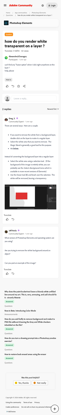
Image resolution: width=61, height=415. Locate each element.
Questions (9, 15)
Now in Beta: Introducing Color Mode (20, 310)
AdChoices (12, 411)
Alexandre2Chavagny (18, 56)
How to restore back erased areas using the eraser (25, 354)
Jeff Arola (13, 230)
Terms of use (27, 402)
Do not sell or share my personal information (37, 407)
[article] (30, 169)
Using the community (13, 402)
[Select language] (42, 5)
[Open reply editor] (30, 98)
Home (8, 13)
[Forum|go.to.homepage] (20, 5)
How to (8, 80)
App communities (21, 13)
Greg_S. (12, 118)
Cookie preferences (12, 407)
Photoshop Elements (39, 13)
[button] (5, 6)
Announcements (11, 314)
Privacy (37, 402)
